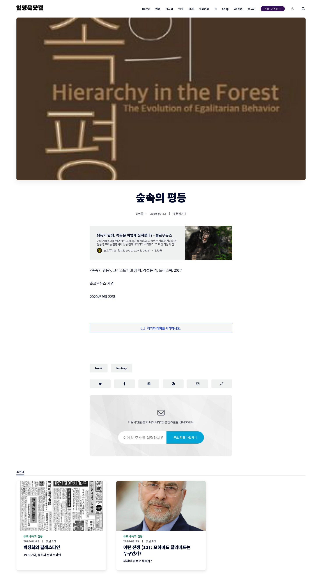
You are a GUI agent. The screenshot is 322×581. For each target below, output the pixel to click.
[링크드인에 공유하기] (148, 383)
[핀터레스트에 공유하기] (173, 383)
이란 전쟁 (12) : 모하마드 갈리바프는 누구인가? (156, 550)
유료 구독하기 (272, 8)
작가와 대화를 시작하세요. (164, 328)
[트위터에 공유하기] (100, 383)
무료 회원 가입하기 (185, 437)
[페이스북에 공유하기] (124, 383)
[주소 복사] (221, 383)
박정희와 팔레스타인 (41, 547)
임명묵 (139, 213)
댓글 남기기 (179, 213)
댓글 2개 (51, 541)
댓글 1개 (151, 541)
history (121, 368)
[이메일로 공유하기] (197, 383)
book (98, 368)
